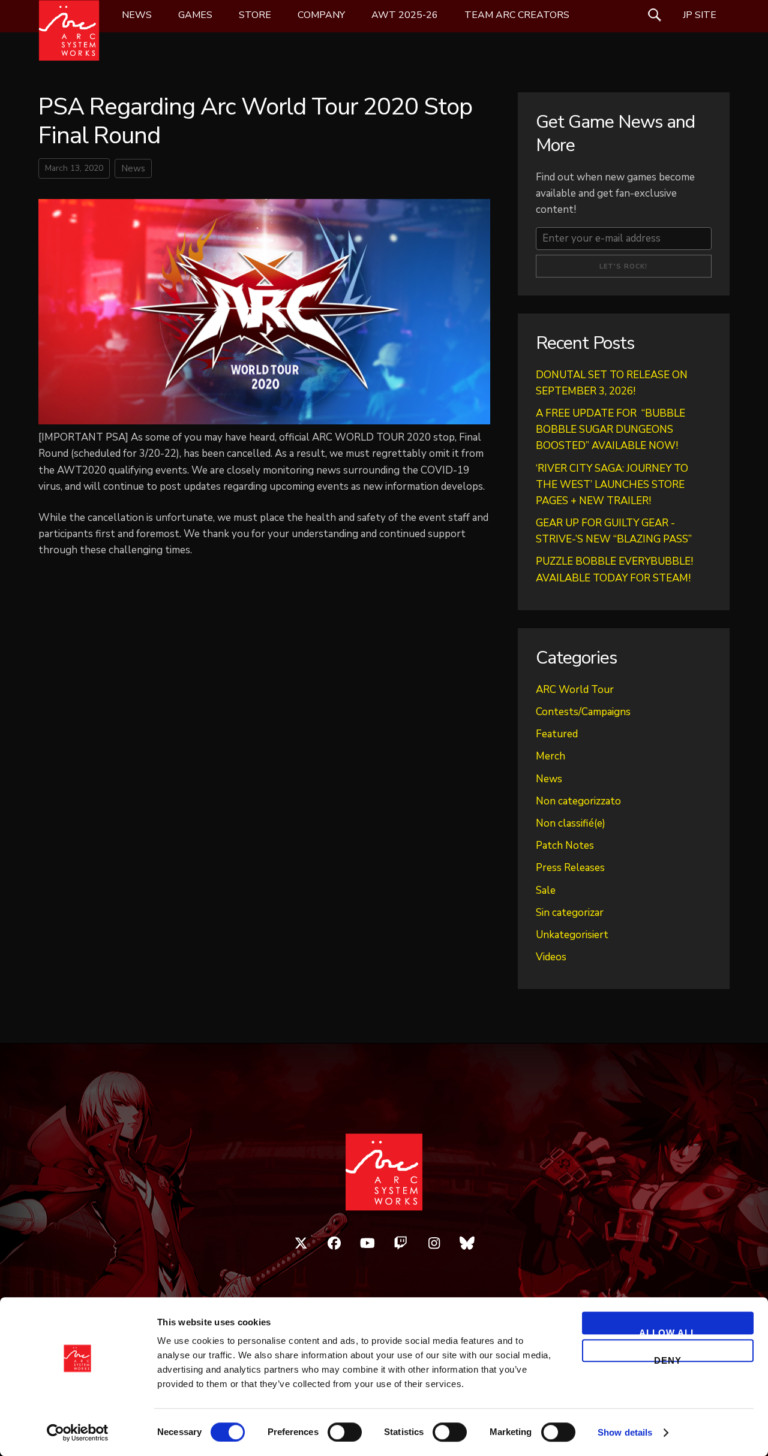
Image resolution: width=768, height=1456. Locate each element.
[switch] (345, 1432)
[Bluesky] (467, 1243)
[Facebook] (334, 1243)
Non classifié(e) (570, 823)
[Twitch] (400, 1243)
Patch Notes (565, 845)
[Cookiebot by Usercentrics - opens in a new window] (77, 1433)
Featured (557, 734)
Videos (551, 957)
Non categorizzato (578, 801)
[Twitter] (301, 1243)
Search (655, 15)
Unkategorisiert (572, 935)
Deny (668, 1358)
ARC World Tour (575, 690)
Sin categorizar (570, 913)
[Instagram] (434, 1243)
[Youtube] (367, 1243)
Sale (546, 890)
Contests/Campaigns (583, 712)
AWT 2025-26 (404, 15)
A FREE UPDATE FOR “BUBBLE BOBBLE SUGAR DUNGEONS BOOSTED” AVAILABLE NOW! (610, 429)
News (137, 15)
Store (255, 15)
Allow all (668, 1331)
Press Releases (570, 868)
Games (195, 15)
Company (321, 15)
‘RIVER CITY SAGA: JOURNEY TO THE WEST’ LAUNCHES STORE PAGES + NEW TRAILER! (612, 485)
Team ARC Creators (516, 15)
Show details (625, 1432)
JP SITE (699, 15)
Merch (550, 756)
